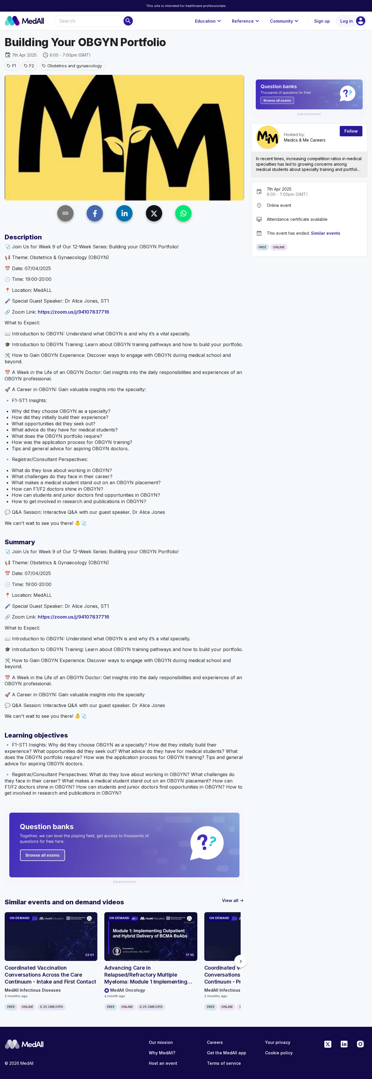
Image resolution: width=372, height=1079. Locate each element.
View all (233, 900)
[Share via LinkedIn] (124, 213)
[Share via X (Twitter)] (154, 213)
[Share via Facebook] (95, 213)
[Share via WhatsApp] (183, 213)
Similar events (325, 232)
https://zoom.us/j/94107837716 (73, 312)
